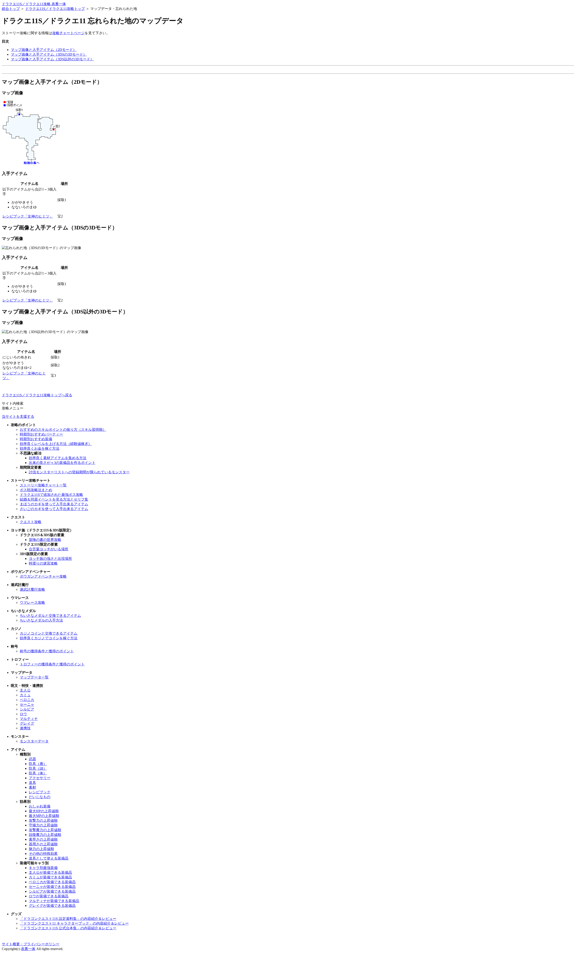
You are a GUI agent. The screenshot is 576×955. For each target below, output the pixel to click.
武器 (32, 759)
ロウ (23, 714)
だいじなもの (39, 797)
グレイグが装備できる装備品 (52, 905)
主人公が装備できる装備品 (50, 872)
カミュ (25, 695)
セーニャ (27, 704)
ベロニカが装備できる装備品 (52, 882)
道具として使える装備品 (48, 858)
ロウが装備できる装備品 (48, 896)
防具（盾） (38, 764)
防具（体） (38, 773)
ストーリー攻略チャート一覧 (43, 485)
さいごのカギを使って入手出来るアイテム (54, 509)
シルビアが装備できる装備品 (52, 891)
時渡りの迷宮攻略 (43, 563)
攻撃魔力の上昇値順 (45, 830)
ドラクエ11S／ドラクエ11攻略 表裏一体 (34, 4)
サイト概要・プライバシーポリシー (30, 944)
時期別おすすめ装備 (36, 439)
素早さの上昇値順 (43, 839)
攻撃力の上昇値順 (43, 820)
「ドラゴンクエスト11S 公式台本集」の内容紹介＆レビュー (68, 928)
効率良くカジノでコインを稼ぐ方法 (48, 638)
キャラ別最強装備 (43, 868)
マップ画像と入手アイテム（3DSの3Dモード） (49, 54)
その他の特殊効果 (43, 853)
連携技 (25, 728)
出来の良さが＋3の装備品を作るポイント (62, 463)
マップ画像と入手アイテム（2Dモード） (43, 50)
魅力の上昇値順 (41, 849)
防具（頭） (38, 768)
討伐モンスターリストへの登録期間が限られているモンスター (79, 472)
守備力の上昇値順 (43, 825)
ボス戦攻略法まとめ (36, 490)
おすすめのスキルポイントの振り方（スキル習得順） (63, 429)
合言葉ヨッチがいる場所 (48, 549)
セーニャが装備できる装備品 (52, 887)
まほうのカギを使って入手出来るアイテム (54, 504)
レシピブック (39, 792)
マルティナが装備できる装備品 (54, 901)
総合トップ (11, 9)
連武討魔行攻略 (32, 589)
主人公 (25, 690)
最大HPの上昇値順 (44, 811)
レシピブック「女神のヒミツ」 (27, 216)
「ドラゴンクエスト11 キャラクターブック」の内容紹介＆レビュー (74, 923)
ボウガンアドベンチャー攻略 (43, 576)
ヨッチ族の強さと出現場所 (50, 558)
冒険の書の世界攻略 (45, 540)
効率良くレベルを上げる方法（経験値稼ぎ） (56, 444)
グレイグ (27, 723)
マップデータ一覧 (34, 677)
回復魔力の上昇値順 (45, 835)
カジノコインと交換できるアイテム (48, 633)
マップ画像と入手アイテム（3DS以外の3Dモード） (52, 59)
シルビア (27, 709)
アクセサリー (39, 778)
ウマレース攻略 (32, 602)
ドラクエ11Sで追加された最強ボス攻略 (51, 495)
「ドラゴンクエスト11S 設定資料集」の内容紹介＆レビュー (68, 919)
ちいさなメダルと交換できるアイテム (50, 615)
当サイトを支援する (18, 416)
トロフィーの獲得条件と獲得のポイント (52, 664)
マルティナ (29, 719)
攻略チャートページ (68, 33)
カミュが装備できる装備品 (50, 877)
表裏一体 (28, 949)
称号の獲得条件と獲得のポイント (47, 651)
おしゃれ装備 (39, 806)
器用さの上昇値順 (43, 844)
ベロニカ (27, 700)
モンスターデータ (34, 741)
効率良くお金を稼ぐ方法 (39, 448)
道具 (32, 783)
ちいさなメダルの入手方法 (41, 620)
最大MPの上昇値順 (44, 816)
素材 (32, 787)
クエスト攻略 (30, 522)
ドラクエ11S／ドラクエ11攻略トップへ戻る (37, 395)
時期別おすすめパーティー (41, 434)
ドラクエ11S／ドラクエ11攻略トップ (55, 9)
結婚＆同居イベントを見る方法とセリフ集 (54, 499)
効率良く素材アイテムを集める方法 (57, 458)
